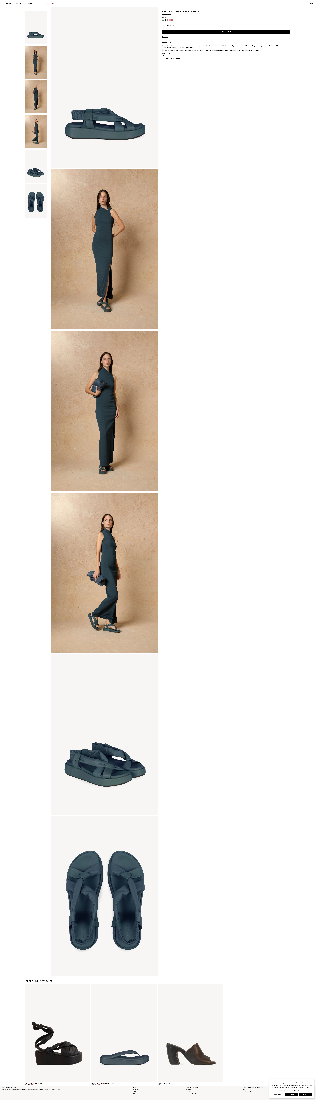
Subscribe (4, 1092)
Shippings (188, 1089)
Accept (305, 1094)
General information (191, 1093)
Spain (244, 1089)
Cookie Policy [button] (306, 1089)
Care (164, 55)
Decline (292, 1094)
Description (167, 43)
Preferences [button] (301, 1090)
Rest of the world (247, 1091)
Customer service (136, 1089)
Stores (133, 1093)
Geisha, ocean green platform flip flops (102, 1083)
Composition (167, 53)
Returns (188, 1091)
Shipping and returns (171, 58)
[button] (299, 4)
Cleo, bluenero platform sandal (34, 1083)
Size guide (165, 37)
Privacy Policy (189, 1095)
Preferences (278, 1094)
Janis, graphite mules (164, 1083)
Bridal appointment (136, 1091)
